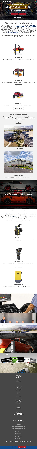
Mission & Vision (18, 381)
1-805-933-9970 (18, 412)
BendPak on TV (5, 335)
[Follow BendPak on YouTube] (21, 421)
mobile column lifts (32, 26)
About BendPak (5, 325)
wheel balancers (11, 214)
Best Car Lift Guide (18, 39)
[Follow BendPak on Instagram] (15, 421)
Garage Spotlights (18, 400)
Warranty (18, 388)
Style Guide (23, 441)
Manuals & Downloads (18, 389)
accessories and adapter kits (12, 32)
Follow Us (18, 378)
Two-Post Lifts (18, 62)
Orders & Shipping (11, 441)
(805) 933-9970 (14, 447)
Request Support (18, 387)
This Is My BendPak (18, 399)
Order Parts (18, 392)
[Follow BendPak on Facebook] (13, 421)
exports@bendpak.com (18, 413)
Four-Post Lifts (18, 85)
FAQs (18, 393)
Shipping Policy (18, 390)
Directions (18, 411)
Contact (18, 382)
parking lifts (18, 26)
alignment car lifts (24, 26)
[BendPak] (7, 1)
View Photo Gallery (18, 17)
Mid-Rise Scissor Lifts (18, 108)
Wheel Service (18, 244)
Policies (6, 441)
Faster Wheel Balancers (7, 295)
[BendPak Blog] (24, 421)
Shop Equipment (18, 289)
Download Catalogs (6, 354)
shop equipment (9, 213)
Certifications (18, 380)
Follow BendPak (5, 365)
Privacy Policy (16, 441)
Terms (20, 441)
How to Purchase (22, 447)
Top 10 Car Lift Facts (18, 403)
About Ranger (18, 377)
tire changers (20, 213)
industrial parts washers (11, 217)
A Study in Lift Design (18, 196)
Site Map (27, 441)
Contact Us (18, 122)
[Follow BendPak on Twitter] (18, 421)
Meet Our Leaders (5, 315)
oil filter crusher (15, 216)
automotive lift (32, 25)
